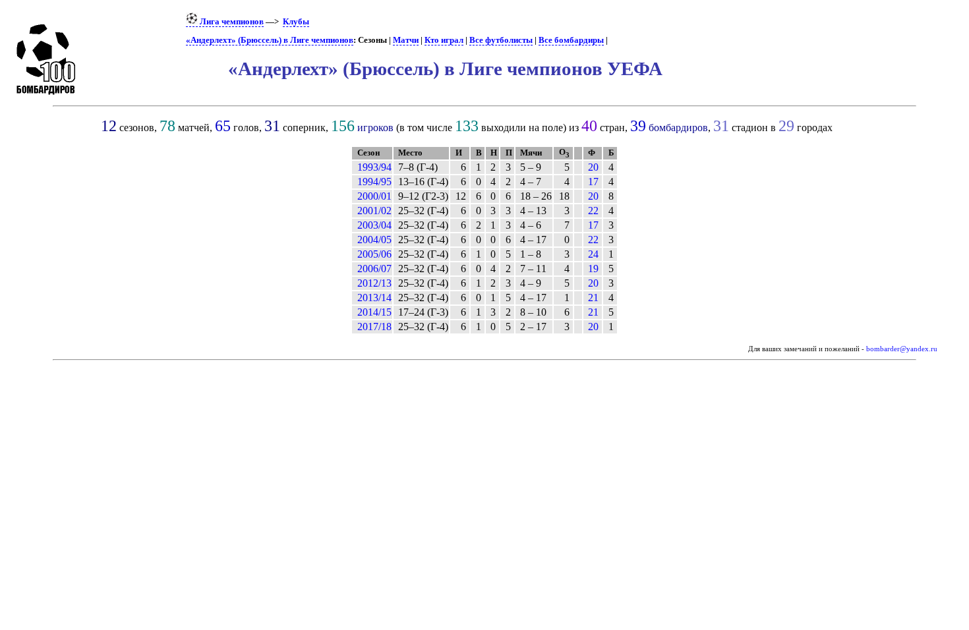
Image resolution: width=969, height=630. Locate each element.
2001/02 (374, 210)
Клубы (296, 21)
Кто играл (444, 40)
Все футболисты (501, 40)
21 (593, 297)
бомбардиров (678, 127)
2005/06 (374, 254)
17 (593, 181)
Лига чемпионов (231, 21)
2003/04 (374, 225)
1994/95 (374, 181)
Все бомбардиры (571, 40)
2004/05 (374, 239)
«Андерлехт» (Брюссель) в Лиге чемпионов (269, 40)
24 (593, 254)
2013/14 (374, 297)
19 (593, 268)
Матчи (406, 40)
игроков (375, 127)
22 (593, 210)
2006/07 (374, 268)
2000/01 (374, 196)
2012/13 (374, 283)
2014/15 (374, 312)
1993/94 (374, 167)
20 (593, 167)
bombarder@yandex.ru (901, 349)
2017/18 (374, 326)
